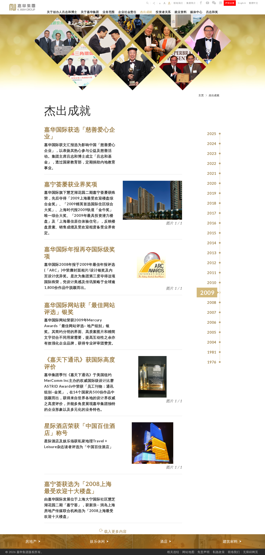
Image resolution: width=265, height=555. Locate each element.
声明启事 (229, 3)
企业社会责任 (127, 12)
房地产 (31, 541)
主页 (201, 95)
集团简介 (191, 3)
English (242, 3)
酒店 (164, 541)
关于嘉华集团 (90, 12)
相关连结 (173, 552)
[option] (33, 541)
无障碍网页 (250, 552)
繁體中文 (253, 3)
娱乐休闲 (98, 541)
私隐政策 (219, 552)
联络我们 (178, 3)
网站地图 (188, 552)
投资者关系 (163, 12)
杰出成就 (146, 12)
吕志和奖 (212, 12)
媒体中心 (196, 12)
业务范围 (109, 12)
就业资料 (181, 12)
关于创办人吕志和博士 (62, 12)
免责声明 (203, 552)
